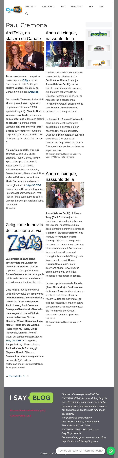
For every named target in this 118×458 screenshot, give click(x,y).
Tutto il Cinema (67, 157)
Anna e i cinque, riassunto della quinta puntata (61, 179)
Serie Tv (76, 154)
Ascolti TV (48, 6)
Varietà (12, 208)
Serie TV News (52, 157)
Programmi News (17, 367)
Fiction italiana (55, 154)
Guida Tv (30, 6)
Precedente (13, 376)
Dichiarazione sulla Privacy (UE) (27, 410)
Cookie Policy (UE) (20, 415)
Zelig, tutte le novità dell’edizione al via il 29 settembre (24, 230)
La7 (101, 6)
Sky (90, 6)
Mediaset (77, 6)
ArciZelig (33, 91)
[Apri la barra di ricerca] (27, 13)
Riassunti (67, 154)
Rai (63, 6)
